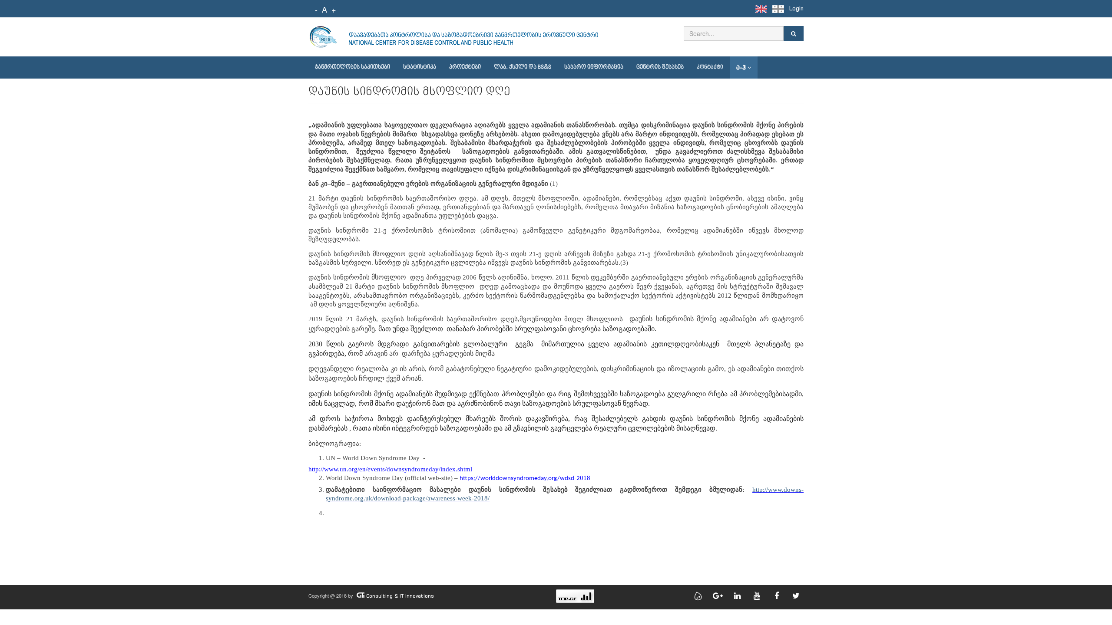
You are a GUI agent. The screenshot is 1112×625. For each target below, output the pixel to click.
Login (796, 8)
